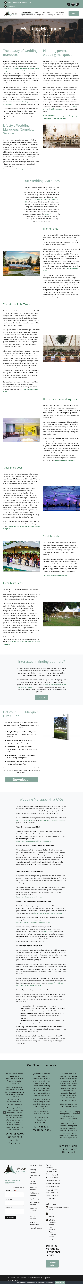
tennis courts (48, 932)
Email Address (10, 1190)
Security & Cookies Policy (36, 1278)
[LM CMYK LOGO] (10, 11)
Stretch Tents (51, 536)
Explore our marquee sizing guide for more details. (33, 841)
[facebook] (68, 4)
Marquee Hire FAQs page (24, 820)
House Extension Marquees (60, 399)
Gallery (8, 102)
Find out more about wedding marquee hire (18, 169)
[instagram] (73, 4)
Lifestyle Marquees (16, 1278)
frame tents (7, 68)
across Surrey (49, 214)
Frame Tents (50, 228)
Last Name (8, 1207)
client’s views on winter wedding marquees (48, 913)
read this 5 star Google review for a (26, 102)
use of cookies (50, 1282)
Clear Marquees (12, 467)
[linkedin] (77, 4)
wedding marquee (9, 104)
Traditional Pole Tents (16, 304)
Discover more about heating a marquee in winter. (33, 922)
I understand (60, 1282)
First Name (8, 1199)
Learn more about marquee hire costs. (29, 897)
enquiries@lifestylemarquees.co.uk (19, 2)
